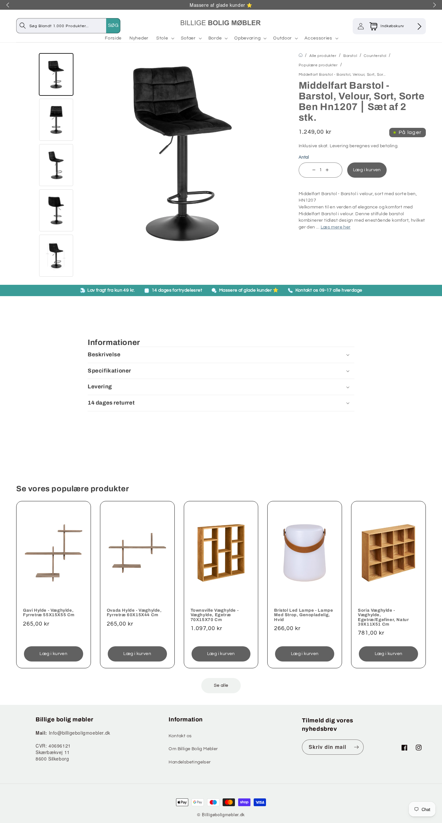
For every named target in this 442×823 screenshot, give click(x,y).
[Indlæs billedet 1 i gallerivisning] (56, 74)
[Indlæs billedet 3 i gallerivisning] (56, 165)
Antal (304, 157)
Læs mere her (336, 227)
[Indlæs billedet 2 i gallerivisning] (56, 120)
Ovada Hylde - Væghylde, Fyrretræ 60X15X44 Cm (134, 612)
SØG (113, 25)
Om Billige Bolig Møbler (193, 749)
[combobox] (74, 25)
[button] (164, 38)
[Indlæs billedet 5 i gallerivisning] (56, 256)
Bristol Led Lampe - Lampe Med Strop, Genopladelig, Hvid (303, 615)
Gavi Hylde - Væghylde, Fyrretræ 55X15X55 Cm (49, 612)
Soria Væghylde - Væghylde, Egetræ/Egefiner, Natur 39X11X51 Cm (383, 617)
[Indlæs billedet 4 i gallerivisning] (56, 210)
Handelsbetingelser (190, 762)
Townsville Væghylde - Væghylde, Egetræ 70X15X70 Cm (215, 615)
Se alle (221, 685)
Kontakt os (180, 736)
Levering (339, 146)
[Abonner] (356, 747)
